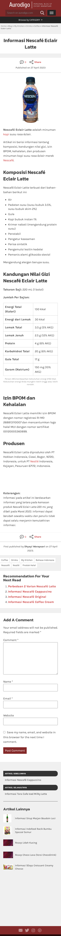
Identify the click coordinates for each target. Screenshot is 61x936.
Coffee (37, 26)
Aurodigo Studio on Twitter (27, 930)
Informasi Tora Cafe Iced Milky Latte (26, 793)
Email (8, 698)
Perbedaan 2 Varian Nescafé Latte (32, 586)
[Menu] (52, 13)
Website (8, 715)
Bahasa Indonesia (45, 560)
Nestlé (34, 461)
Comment (10, 640)
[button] (42, 13)
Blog (10, 26)
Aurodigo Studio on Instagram (33, 930)
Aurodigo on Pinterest (39, 930)
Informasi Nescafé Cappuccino (30, 591)
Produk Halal (29, 565)
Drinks (29, 26)
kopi (6, 134)
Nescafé (8, 160)
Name (8, 681)
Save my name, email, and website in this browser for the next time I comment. (29, 737)
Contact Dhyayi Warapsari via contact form (20, 930)
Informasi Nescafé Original (27, 597)
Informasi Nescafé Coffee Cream (31, 602)
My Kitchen (19, 26)
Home (3, 26)
